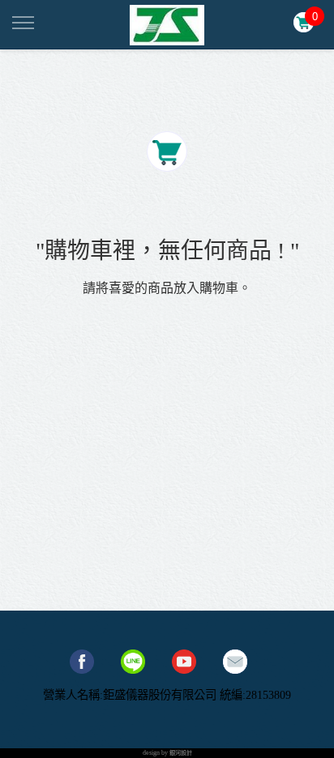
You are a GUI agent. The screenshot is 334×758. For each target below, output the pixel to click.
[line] (133, 661)
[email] (235, 661)
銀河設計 (180, 753)
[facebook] (82, 661)
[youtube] (184, 661)
